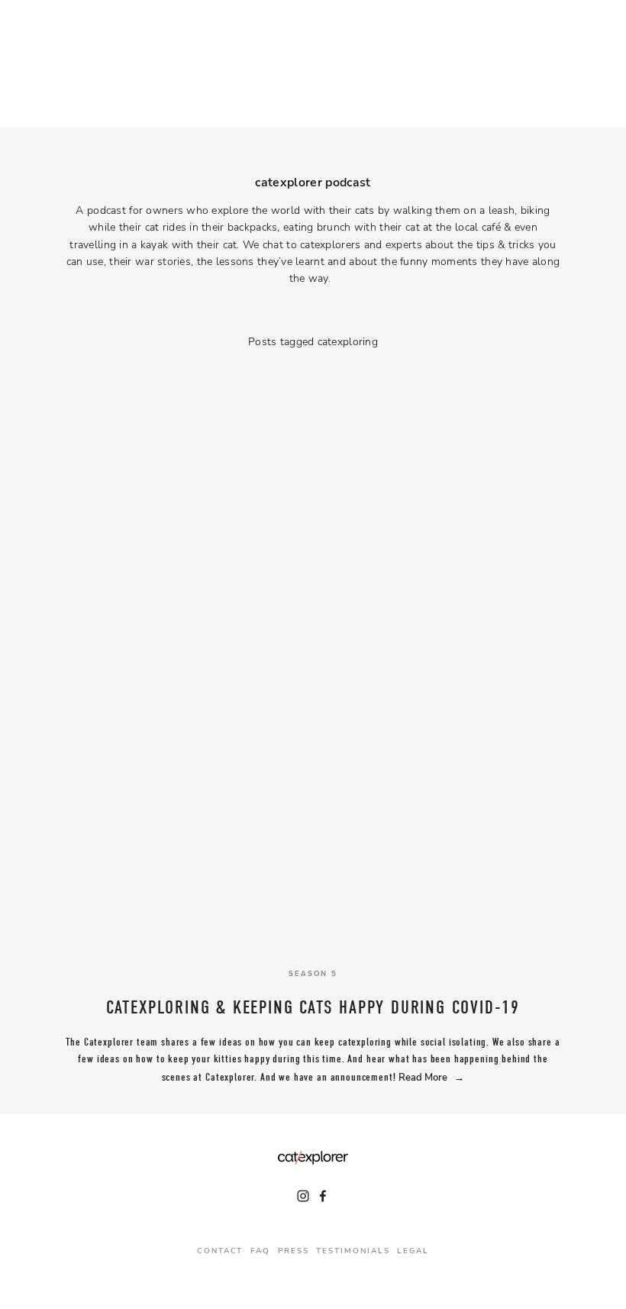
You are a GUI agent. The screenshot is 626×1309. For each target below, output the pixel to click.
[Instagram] (303, 1196)
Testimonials (352, 1251)
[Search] (160, 62)
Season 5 (313, 973)
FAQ (260, 1251)
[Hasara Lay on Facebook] (323, 1196)
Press (293, 1251)
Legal (413, 1251)
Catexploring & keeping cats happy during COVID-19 (313, 1007)
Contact (220, 1251)
